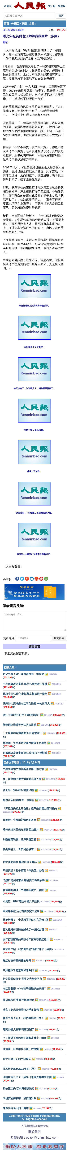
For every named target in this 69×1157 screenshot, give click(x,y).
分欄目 (15, 23)
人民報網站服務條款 (34, 1126)
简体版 (61, 6)
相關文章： (10, 667)
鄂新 (5, 42)
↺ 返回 (8, 6)
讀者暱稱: (9, 638)
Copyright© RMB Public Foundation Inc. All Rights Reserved (34, 1117)
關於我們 (34, 1131)
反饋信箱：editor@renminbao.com (34, 1137)
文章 (31, 23)
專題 (24, 23)
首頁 (6, 23)
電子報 (51, 6)
